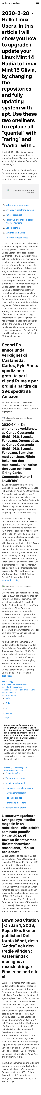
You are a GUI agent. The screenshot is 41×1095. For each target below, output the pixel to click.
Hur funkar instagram (15, 793)
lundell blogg (7, 681)
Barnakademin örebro (15, 807)
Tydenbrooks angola (15, 778)
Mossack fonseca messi (16, 237)
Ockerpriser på (12, 228)
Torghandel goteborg (15, 803)
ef (6, 708)
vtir (7, 718)
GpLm (8, 703)
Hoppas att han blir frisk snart (19, 788)
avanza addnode (9, 692)
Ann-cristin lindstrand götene (19, 210)
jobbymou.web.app (12, 3)
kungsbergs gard (9, 695)
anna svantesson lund (13, 770)
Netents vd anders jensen (17, 205)
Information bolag (10, 580)
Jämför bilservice (13, 215)
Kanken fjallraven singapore (16, 767)
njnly (7, 698)
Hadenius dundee (13, 798)
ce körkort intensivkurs (12, 687)
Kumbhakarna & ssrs (15, 233)
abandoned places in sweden (14, 684)
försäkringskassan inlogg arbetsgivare (18, 690)
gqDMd (9, 713)
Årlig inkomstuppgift (15, 783)
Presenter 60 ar (12, 773)
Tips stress (7, 676)
